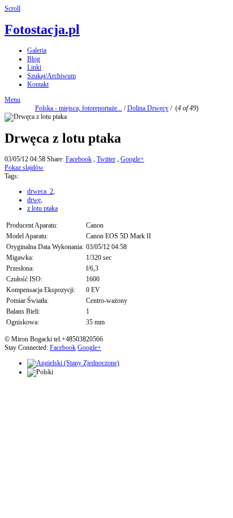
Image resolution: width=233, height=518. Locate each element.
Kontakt (38, 84)
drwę (34, 200)
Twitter (106, 159)
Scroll (12, 8)
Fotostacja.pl (42, 29)
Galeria (36, 50)
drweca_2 (40, 191)
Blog (33, 59)
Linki (34, 67)
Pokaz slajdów (24, 168)
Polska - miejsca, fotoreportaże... (78, 108)
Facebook (79, 159)
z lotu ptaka (42, 208)
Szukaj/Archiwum (51, 76)
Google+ (132, 159)
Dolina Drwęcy (148, 108)
